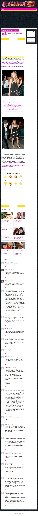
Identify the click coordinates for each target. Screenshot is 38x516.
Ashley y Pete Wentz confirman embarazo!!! (6, 252)
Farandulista (16, 513)
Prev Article (5, 38)
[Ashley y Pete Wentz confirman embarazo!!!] (7, 245)
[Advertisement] (19, 19)
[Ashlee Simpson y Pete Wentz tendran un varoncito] (19, 231)
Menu (2, 9)
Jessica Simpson (14, 30)
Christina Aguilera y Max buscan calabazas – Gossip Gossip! (19, 252)
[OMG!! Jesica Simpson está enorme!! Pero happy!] (7, 215)
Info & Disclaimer (11, 514)
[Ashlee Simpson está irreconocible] (7, 231)
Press (28, 514)
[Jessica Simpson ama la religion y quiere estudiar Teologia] (19, 215)
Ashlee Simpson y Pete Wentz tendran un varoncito (18, 237)
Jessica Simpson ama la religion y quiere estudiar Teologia (18, 222)
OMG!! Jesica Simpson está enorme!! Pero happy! (7, 221)
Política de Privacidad (19, 514)
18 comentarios (12, 36)
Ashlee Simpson (6, 30)
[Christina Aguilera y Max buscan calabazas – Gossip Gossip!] (19, 245)
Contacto (25, 514)
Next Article (20, 38)
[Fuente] (3, 169)
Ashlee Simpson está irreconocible (6, 236)
